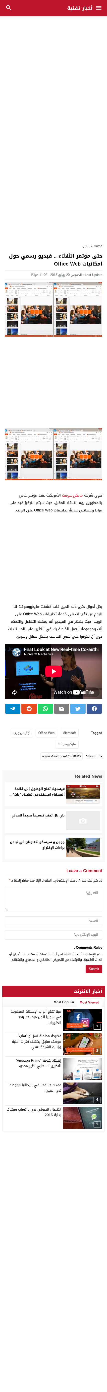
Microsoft (69, 733)
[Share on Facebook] (94, 709)
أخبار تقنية (80, 8)
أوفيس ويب (21, 733)
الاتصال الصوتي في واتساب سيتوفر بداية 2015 (33, 1112)
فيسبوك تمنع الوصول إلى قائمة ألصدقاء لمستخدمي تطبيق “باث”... (37, 792)
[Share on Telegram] (12, 709)
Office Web (46, 733)
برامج (86, 246)
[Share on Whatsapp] (45, 709)
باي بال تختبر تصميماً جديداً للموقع (38, 815)
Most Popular (64, 1002)
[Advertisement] (53, 73)
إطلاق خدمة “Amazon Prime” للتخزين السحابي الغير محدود (38, 1063)
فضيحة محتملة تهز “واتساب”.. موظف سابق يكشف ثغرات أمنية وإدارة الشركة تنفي (36, 1041)
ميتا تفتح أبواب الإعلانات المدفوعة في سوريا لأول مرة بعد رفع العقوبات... (35, 1017)
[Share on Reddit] (29, 709)
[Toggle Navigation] (100, 8)
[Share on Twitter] (77, 709)
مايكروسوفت (72, 495)
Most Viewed (89, 1002)
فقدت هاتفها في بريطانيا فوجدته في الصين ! (35, 1088)
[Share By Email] (61, 709)
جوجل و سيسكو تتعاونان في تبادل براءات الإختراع (37, 845)
